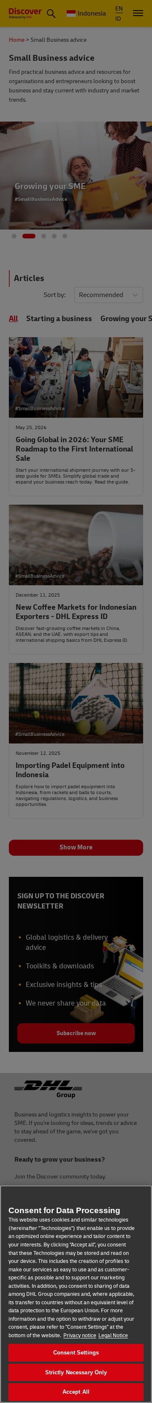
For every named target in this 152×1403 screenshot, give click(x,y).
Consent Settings (76, 1352)
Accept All (76, 1392)
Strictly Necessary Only (76, 1372)
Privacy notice (79, 1335)
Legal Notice (113, 1335)
